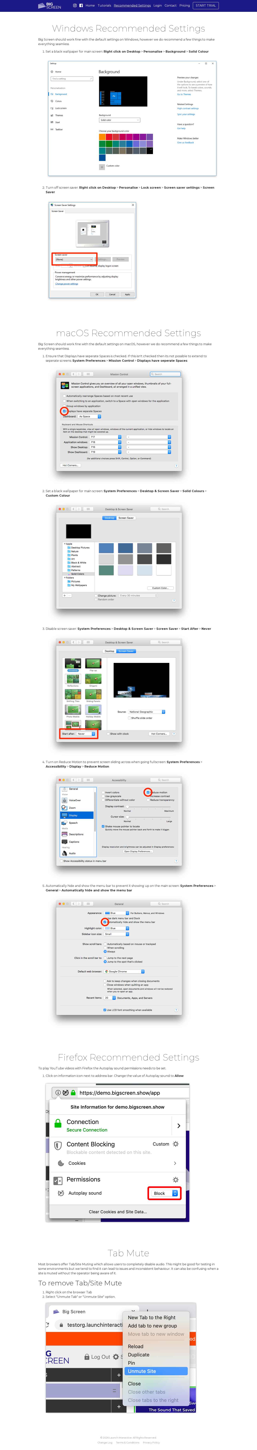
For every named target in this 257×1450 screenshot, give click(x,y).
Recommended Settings (132, 5)
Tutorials (104, 5)
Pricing (184, 5)
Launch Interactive (120, 1437)
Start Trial (206, 5)
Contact (171, 5)
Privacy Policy (151, 1442)
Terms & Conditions (127, 1442)
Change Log (104, 1442)
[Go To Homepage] (49, 6)
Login (158, 5)
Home (90, 5)
